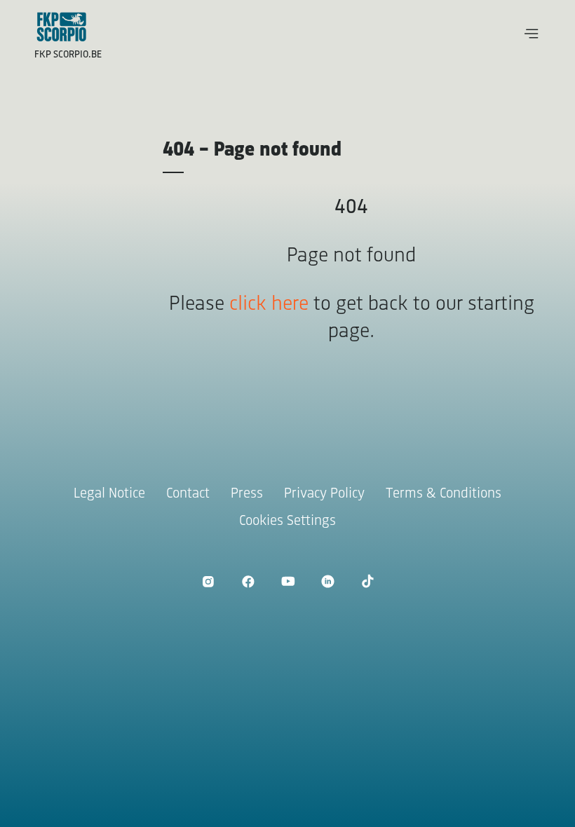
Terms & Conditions (443, 493)
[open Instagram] (207, 581)
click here (269, 304)
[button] (531, 34)
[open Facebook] (247, 581)
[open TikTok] (367, 581)
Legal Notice (109, 493)
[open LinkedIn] (327, 581)
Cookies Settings (287, 521)
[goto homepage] (61, 27)
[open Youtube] (287, 581)
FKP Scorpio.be (68, 55)
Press (247, 493)
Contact (188, 493)
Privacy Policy (324, 493)
